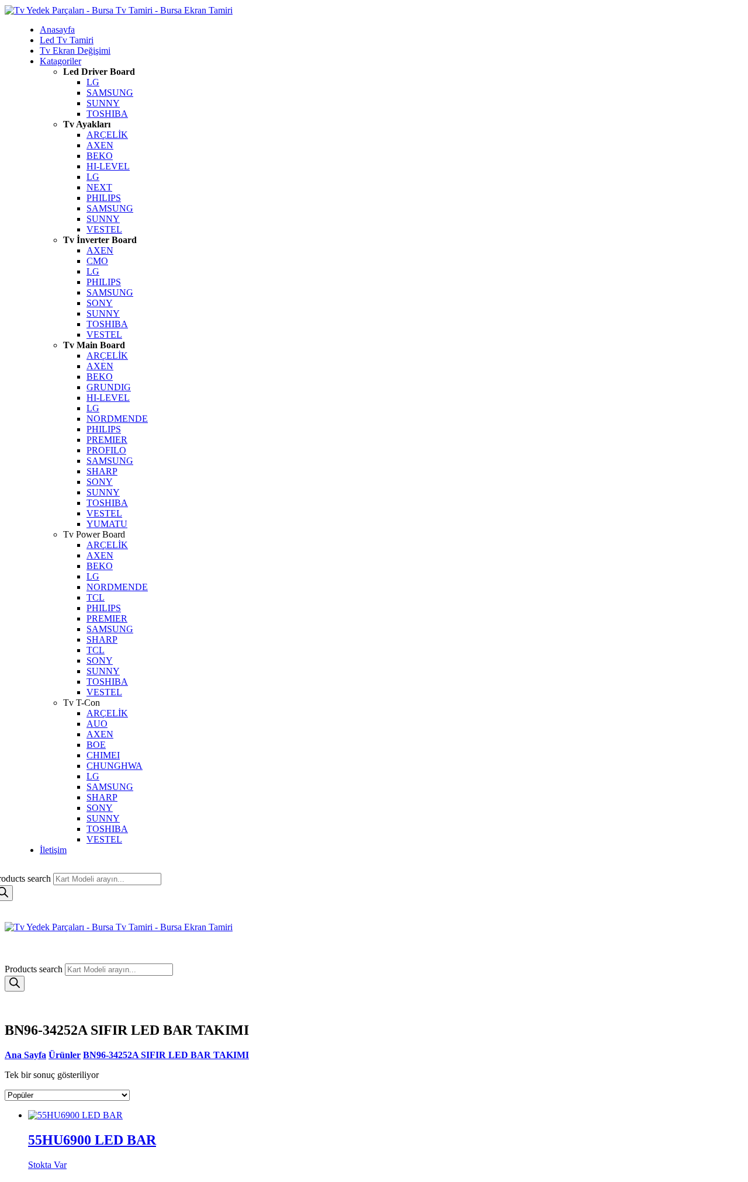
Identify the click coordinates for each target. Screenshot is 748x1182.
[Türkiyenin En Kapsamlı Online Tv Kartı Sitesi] (119, 10)
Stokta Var (47, 1165)
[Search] (15, 984)
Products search (35, 969)
